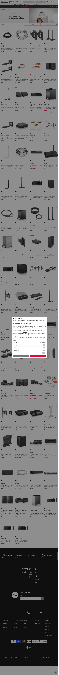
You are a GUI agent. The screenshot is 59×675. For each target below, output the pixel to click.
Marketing (16, 347)
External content (17, 353)
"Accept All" (25, 331)
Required (15, 342)
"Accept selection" (16, 336)
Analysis (15, 345)
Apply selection (21, 355)
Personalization (16, 350)
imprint (14, 340)
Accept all (37, 355)
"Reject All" (24, 327)
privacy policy (39, 338)
